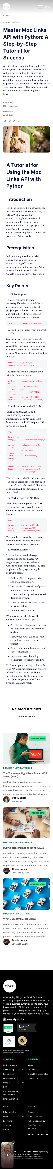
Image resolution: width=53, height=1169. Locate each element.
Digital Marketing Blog (38, 1074)
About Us (32, 1065)
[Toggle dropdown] (23, 1082)
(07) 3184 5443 (35, 1116)
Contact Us (33, 1078)
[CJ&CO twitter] (47, 1134)
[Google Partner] (9, 1041)
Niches (6, 1116)
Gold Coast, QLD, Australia (35, 1127)
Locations (7, 1121)
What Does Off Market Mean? (19, 918)
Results (31, 1069)
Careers (7, 1129)
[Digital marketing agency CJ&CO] (6, 7)
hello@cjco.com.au (36, 1121)
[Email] (19, 121)
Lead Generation (10, 1078)
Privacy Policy (9, 1112)
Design (6, 1082)
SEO (5, 1087)
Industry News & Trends (11, 22)
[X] (10, 121)
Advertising (8, 1069)
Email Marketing (10, 1099)
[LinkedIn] (14, 121)
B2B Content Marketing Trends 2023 (23, 847)
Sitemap (7, 1125)
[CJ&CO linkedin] (38, 1134)
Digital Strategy (10, 1065)
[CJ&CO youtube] (42, 1134)
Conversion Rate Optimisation (10, 1093)
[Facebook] (5, 121)
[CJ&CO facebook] (29, 1134)
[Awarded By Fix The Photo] (23, 1041)
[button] (26, 716)
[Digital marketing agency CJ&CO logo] (9, 986)
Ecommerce (8, 1074)
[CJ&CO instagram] (33, 1134)
